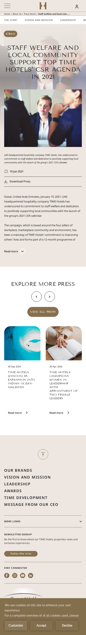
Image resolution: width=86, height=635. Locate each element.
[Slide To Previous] (36, 296)
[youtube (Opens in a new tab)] (22, 576)
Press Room (30, 13)
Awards (13, 490)
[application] (43, 616)
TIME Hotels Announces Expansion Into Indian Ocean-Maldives (21, 380)
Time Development (26, 497)
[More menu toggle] (7, 6)
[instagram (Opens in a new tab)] (14, 576)
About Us (17, 13)
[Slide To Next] (49, 296)
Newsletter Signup (18, 534)
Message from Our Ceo (31, 504)
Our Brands (18, 470)
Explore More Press (43, 284)
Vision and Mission (39, 20)
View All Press (43, 312)
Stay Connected (15, 567)
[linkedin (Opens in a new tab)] (30, 576)
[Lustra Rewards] (69, 6)
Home (7, 13)
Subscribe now (20, 553)
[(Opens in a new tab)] (23, 596)
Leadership (68, 20)
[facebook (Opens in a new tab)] (6, 576)
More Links (12, 521)
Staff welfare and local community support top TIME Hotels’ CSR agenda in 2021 (43, 62)
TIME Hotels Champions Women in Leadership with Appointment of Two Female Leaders (63, 385)
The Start (11, 20)
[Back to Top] (43, 454)
